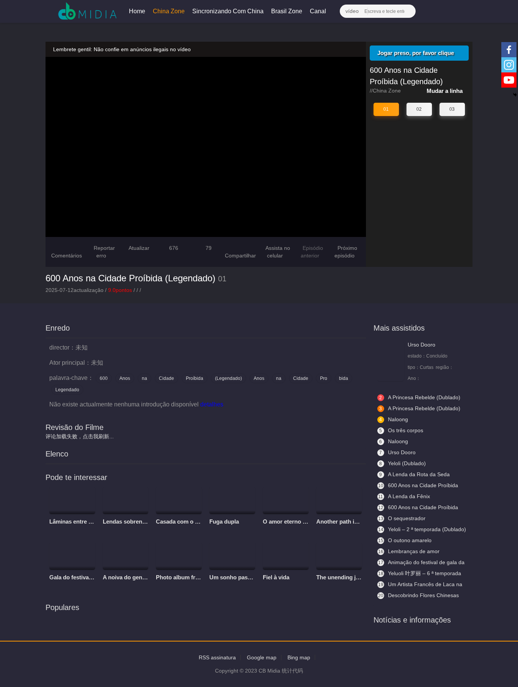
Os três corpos (401, 430)
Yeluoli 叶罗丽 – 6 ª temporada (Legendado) (419, 573)
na (144, 378)
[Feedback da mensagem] (446, 11)
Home (137, 11)
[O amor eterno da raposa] (286, 500)
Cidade (166, 378)
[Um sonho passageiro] (232, 556)
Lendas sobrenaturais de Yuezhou (148, 521)
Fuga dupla (224, 521)
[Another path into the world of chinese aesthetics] (339, 500)
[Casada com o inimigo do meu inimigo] (179, 500)
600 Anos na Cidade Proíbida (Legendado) (130, 278)
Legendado (67, 389)
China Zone (169, 11)
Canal (319, 11)
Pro (323, 378)
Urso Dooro (421, 345)
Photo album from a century (193, 577)
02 (419, 109)
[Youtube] (508, 80)
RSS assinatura (217, 657)
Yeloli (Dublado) (402, 463)
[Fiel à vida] (286, 556)
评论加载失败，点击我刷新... (80, 436)
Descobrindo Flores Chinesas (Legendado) (418, 595)
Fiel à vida (276, 577)
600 (104, 378)
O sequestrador (401, 518)
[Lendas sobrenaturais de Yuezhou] (126, 500)
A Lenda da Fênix (404, 496)
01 (386, 109)
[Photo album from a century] (179, 556)
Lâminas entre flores (76, 521)
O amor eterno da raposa (296, 521)
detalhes (212, 404)
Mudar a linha (445, 91)
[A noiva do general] (126, 556)
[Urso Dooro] (390, 361)
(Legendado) (228, 378)
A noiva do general (127, 577)
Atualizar (138, 248)
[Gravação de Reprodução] (431, 11)
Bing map (298, 657)
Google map (261, 657)
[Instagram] (508, 64)
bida (343, 378)
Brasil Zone (286, 11)
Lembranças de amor (409, 551)
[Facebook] (508, 49)
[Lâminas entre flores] (72, 500)
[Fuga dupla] (232, 500)
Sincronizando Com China (228, 11)
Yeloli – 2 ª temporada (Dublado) (422, 529)
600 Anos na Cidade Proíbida (418, 507)
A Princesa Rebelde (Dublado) (419, 397)
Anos (124, 378)
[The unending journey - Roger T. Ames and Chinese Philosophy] (339, 556)
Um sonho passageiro (238, 577)
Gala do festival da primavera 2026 (94, 577)
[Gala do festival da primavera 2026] (72, 556)
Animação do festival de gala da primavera (421, 562)
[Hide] (515, 95)
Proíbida (194, 378)
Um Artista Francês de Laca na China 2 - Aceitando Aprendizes (419, 584)
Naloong (393, 419)
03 (452, 109)
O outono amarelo (405, 540)
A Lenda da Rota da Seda (414, 474)
